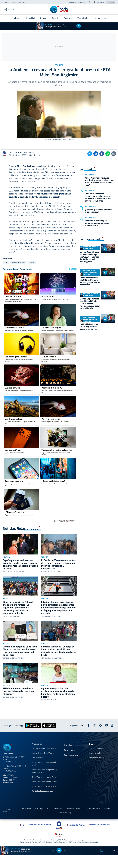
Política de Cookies (73, 808)
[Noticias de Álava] (75, 824)
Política (6, 557)
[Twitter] (89, 153)
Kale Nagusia (37, 757)
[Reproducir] (78, 26)
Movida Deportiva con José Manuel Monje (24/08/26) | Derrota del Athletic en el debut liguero (89, 257)
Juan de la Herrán (96, 748)
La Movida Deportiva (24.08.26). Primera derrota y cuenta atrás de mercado (90, 281)
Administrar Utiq (65, 813)
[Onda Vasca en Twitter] (82, 725)
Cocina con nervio (96, 757)
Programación (99, 18)
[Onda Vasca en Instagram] (100, 725)
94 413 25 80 (11, 762)
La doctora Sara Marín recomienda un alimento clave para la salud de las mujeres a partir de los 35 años (98, 197)
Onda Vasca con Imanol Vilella (44, 782)
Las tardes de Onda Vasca (43, 753)
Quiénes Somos (25, 808)
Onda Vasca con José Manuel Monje (44, 763)
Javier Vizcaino (95, 753)
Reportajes (69, 750)
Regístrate (110, 2)
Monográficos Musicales (55, 26)
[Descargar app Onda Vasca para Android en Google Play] (33, 725)
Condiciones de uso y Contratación (97, 808)
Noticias (68, 745)
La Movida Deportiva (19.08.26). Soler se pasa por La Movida (89, 326)
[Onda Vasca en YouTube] (94, 725)
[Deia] (22, 824)
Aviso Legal (39, 808)
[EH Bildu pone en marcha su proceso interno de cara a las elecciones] (20, 673)
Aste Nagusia (5, 2)
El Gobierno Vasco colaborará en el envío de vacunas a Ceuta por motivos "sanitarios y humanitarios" (58, 564)
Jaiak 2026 (21, 2)
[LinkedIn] (95, 153)
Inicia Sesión (101, 2)
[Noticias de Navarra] (99, 824)
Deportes (68, 18)
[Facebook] (101, 153)
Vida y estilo (90, 175)
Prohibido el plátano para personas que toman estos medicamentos (97, 223)
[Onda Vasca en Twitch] (106, 725)
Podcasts (16, 18)
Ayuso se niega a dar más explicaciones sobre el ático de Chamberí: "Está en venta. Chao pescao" (58, 692)
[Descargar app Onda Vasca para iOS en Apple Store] (49, 725)
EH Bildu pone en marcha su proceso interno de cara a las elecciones (18, 691)
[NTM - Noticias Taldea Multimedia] (59, 825)
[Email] (113, 153)
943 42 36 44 (11, 771)
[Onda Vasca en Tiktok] (112, 725)
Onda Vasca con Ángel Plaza (44, 786)
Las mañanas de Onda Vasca (44, 748)
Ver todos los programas (42, 791)
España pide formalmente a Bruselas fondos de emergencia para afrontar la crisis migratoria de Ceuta (20, 564)
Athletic (55, 18)
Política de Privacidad (55, 808)
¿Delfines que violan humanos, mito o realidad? (98, 210)
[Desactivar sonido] (106, 850)
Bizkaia (43, 18)
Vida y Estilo (82, 18)
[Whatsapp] (107, 153)
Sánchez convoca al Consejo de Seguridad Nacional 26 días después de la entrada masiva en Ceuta (58, 651)
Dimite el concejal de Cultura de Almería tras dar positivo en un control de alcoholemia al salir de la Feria (20, 651)
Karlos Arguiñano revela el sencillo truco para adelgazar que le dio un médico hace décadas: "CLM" (100, 181)
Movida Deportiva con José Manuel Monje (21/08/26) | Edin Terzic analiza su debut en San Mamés (90, 304)
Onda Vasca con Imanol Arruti (44, 777)
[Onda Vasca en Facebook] (88, 725)
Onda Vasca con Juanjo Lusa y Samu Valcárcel (44, 771)
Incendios (13, 2)
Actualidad (30, 18)
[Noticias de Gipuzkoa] (40, 824)
